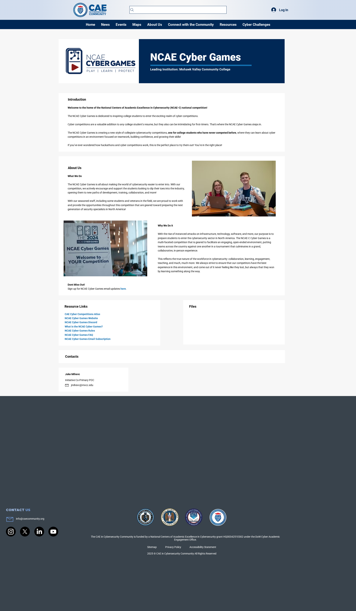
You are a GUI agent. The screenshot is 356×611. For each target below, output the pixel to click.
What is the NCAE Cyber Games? (84, 326)
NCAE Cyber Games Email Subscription (88, 338)
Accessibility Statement (202, 547)
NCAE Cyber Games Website (81, 318)
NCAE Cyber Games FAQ (79, 334)
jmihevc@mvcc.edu (82, 385)
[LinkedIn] (39, 532)
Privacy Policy (173, 547)
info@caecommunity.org (30, 518)
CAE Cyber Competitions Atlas (82, 314)
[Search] (178, 10)
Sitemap (152, 547)
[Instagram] (11, 532)
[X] (25, 532)
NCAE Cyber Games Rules (80, 330)
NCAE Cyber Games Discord (81, 322)
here (123, 288)
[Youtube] (53, 532)
